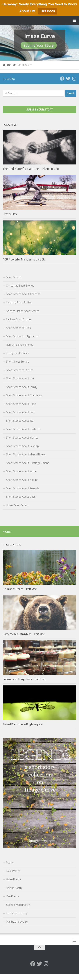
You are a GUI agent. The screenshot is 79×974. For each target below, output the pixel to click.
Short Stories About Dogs (21, 497)
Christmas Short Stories (20, 285)
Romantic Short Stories (19, 345)
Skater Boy (10, 214)
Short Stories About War (20, 421)
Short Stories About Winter (21, 471)
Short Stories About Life (20, 378)
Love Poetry (13, 871)
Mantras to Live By (17, 921)
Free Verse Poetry (16, 913)
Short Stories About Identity (22, 437)
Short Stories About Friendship (24, 395)
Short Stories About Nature (22, 480)
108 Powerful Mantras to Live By (24, 259)
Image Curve (39, 35)
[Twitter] (68, 78)
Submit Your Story (39, 45)
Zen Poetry (12, 896)
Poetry (10, 862)
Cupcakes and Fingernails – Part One (24, 679)
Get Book (47, 11)
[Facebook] (62, 78)
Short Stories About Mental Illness (26, 454)
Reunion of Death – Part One (20, 589)
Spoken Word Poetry (18, 905)
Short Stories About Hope (21, 404)
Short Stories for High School (23, 336)
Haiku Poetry (13, 879)
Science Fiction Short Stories (23, 311)
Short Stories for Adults (19, 370)
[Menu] (74, 20)
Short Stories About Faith (20, 412)
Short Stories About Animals (22, 488)
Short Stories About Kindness (23, 294)
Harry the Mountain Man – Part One (24, 634)
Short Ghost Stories (17, 361)
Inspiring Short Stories (19, 302)
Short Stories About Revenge (23, 446)
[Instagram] (74, 78)
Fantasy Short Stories (18, 319)
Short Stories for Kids (18, 328)
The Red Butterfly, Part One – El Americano (31, 168)
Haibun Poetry (14, 888)
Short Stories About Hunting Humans (27, 463)
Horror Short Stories (18, 505)
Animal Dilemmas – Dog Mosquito (23, 724)
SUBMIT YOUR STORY (39, 109)
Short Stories (13, 277)
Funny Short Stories (17, 353)
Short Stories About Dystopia (23, 429)
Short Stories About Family (21, 387)
